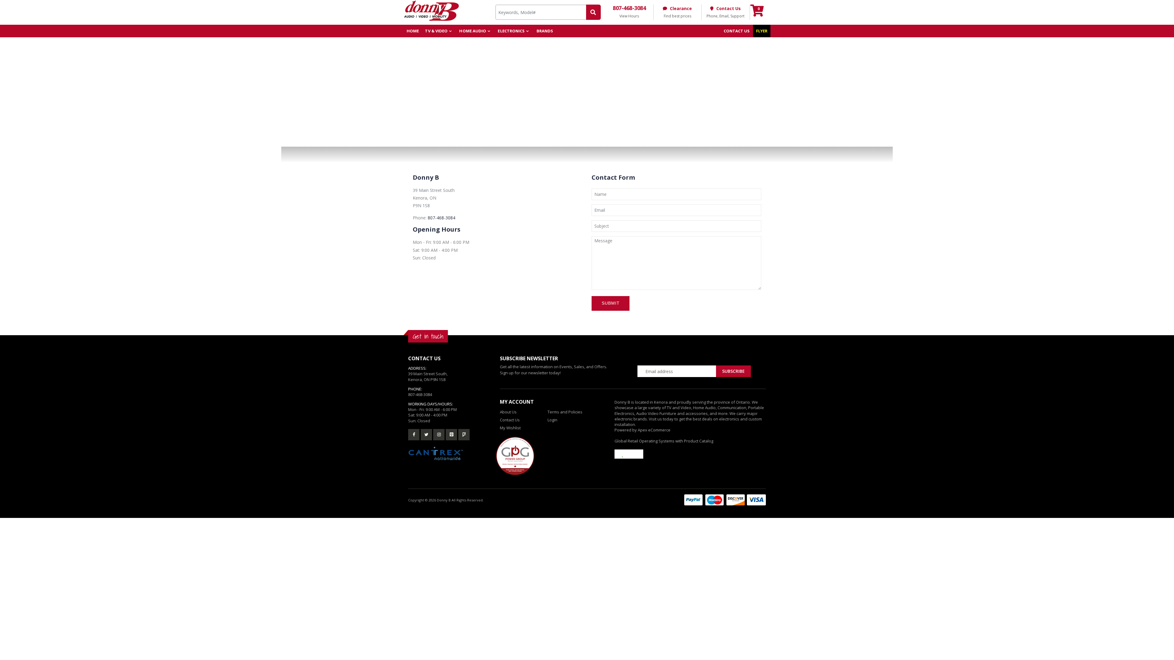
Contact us (737, 31)
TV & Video (436, 31)
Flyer (762, 31)
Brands (545, 31)
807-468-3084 (441, 218)
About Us (508, 412)
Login (552, 420)
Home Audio (472, 31)
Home (413, 31)
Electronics (511, 31)
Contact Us (510, 420)
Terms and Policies (565, 412)
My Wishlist (510, 428)
